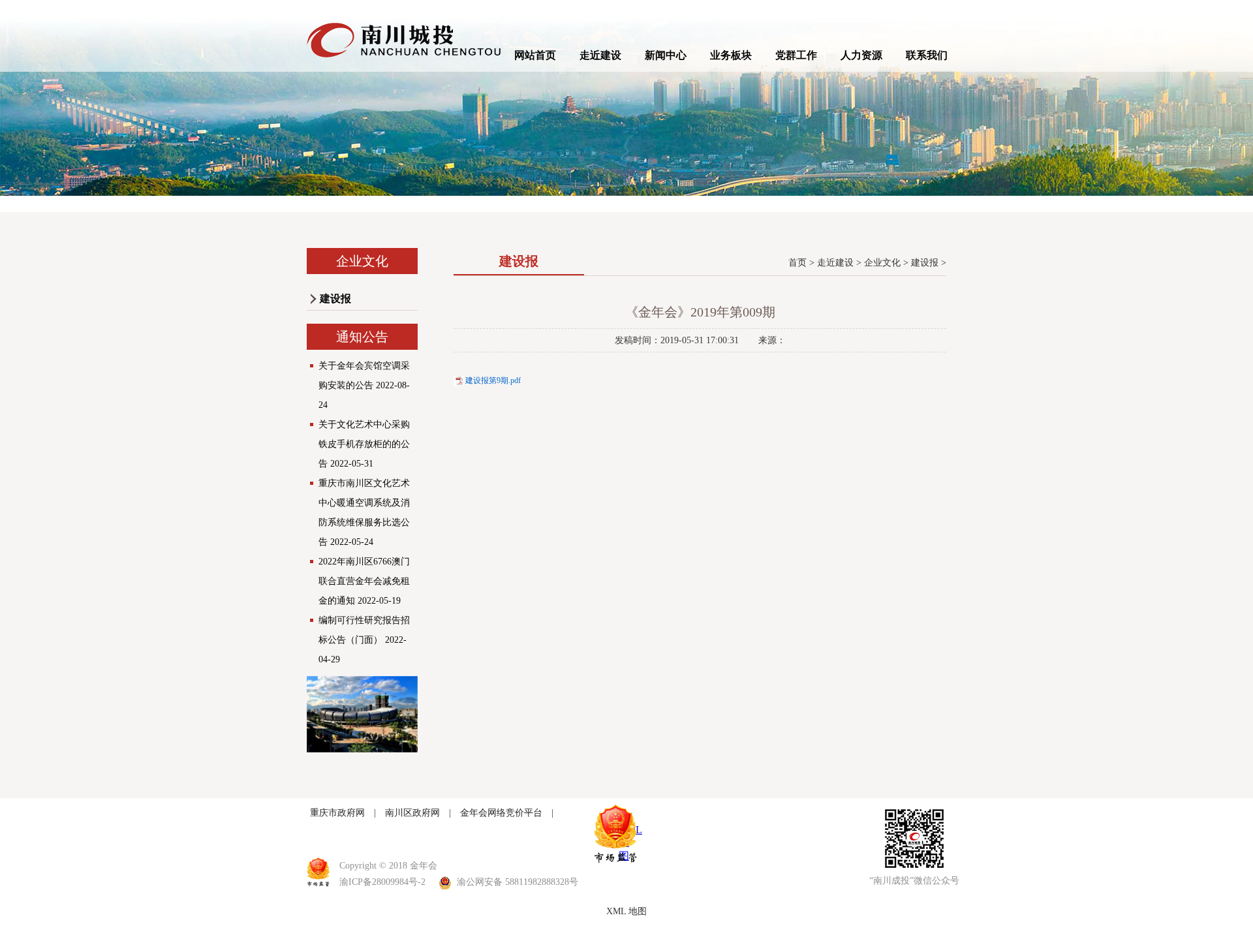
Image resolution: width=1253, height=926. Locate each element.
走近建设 (600, 55)
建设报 (335, 298)
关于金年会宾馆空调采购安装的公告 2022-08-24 (364, 385)
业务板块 (731, 55)
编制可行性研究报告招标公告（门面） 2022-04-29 (364, 639)
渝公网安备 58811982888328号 (516, 882)
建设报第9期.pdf (493, 380)
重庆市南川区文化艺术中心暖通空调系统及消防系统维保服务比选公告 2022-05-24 (364, 512)
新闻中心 (666, 55)
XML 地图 (626, 911)
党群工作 (796, 55)
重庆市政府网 (337, 813)
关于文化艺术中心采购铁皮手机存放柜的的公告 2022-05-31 (364, 444)
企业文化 (882, 263)
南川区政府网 (412, 813)
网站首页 (535, 55)
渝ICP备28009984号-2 (382, 882)
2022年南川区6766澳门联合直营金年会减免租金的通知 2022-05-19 (364, 581)
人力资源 (861, 55)
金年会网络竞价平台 (501, 813)
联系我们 (927, 55)
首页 (797, 263)
